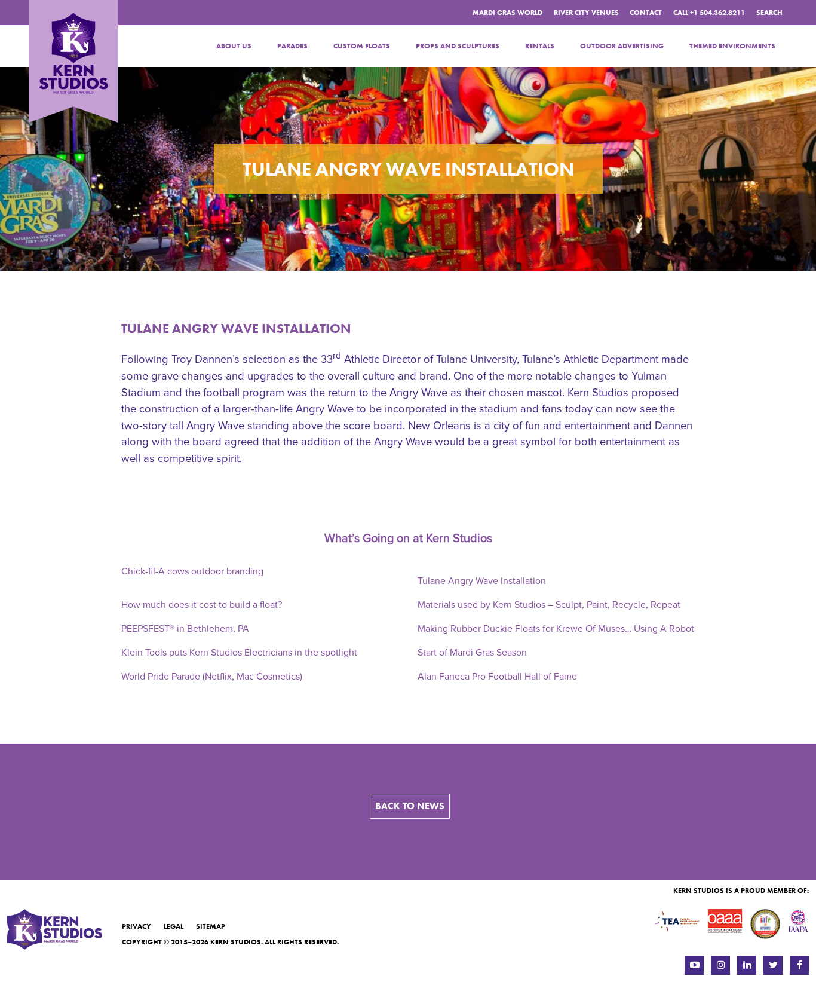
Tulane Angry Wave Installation (236, 328)
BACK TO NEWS (409, 806)
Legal (173, 926)
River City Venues (586, 12)
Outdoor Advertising (622, 46)
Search (769, 12)
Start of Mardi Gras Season (472, 653)
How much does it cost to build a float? (201, 605)
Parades (292, 46)
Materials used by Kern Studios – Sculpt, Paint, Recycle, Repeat (549, 605)
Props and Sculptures (457, 46)
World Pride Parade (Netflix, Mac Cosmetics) (211, 677)
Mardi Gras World (507, 12)
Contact (646, 12)
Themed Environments (732, 46)
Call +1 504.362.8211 (709, 12)
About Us (233, 46)
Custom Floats (361, 46)
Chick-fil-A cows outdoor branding (192, 571)
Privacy (136, 926)
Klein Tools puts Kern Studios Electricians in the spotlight (239, 653)
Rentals (539, 46)
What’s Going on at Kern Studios (408, 538)
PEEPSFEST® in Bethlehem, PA (185, 629)
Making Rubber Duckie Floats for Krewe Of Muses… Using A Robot (556, 629)
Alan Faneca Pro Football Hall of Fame (497, 677)
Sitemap (210, 926)
